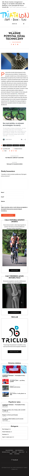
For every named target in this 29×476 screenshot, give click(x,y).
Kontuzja (4, 416)
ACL (4, 145)
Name (2, 192)
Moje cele (21, 452)
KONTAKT (14, 452)
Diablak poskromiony (15, 387)
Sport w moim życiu (6, 412)
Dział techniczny (16, 42)
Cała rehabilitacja (14, 312)
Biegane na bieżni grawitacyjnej (10, 415)
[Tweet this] (13, 44)
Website (3, 201)
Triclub (22, 145)
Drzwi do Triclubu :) (14, 351)
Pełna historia (14, 270)
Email (2, 196)
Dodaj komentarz (18, 148)
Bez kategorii (5, 407)
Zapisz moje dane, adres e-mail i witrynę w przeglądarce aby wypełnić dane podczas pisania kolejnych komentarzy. (14, 209)
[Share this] (11, 44)
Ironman (9, 145)
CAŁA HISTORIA (9, 450)
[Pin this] (18, 44)
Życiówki (16, 453)
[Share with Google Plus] (15, 44)
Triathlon (15, 145)
